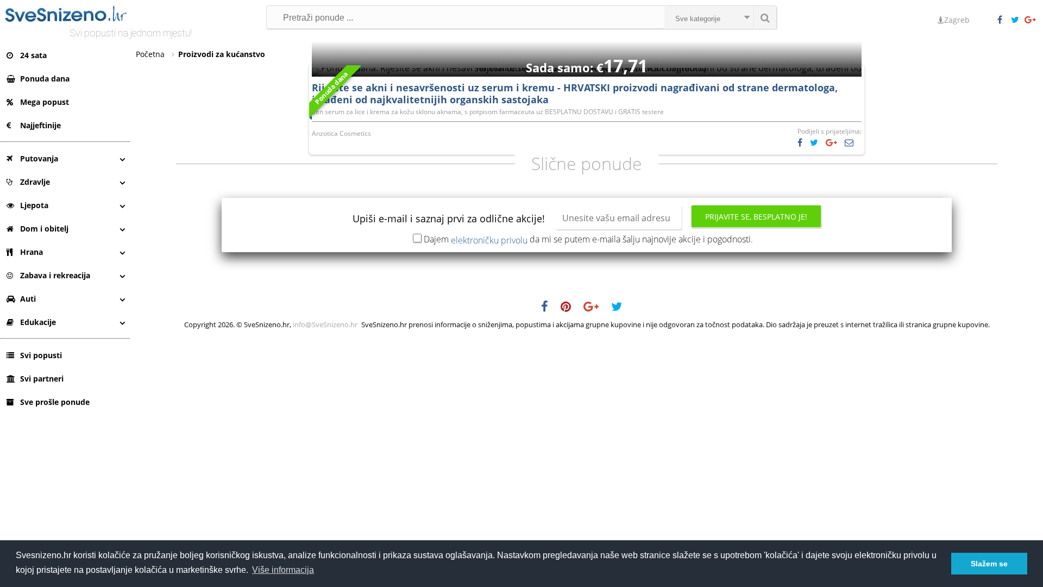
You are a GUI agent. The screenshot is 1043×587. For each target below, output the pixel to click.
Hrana (31, 252)
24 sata (33, 55)
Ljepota (34, 205)
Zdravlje (35, 182)
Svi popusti (41, 355)
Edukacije (38, 322)
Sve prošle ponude (55, 402)
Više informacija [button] (283, 569)
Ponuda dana (45, 78)
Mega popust (44, 102)
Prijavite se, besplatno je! (756, 216)
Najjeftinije (40, 125)
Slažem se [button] (989, 563)
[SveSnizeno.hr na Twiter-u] (1017, 20)
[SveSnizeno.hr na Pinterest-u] (571, 308)
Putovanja (39, 158)
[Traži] (764, 17)
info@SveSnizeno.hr (325, 324)
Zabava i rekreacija (55, 275)
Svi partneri (42, 378)
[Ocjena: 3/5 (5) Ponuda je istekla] (587, 68)
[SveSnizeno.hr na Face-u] (1003, 20)
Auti (28, 299)
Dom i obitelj (44, 228)
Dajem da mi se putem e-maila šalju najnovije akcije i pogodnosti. (588, 239)
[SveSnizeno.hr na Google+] (1031, 20)
